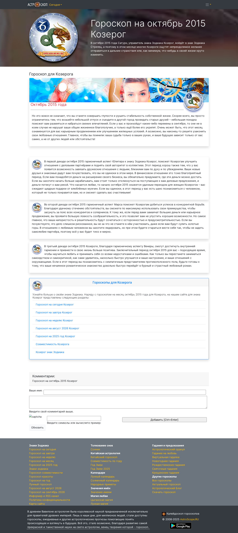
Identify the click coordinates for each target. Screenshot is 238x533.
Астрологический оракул (168, 449)
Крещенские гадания (165, 472)
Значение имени (101, 492)
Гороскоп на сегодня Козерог (55, 304)
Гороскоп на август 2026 (45, 488)
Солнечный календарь (105, 480)
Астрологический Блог (167, 488)
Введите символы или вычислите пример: (74, 422)
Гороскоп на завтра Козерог (54, 312)
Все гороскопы (161, 480)
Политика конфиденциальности (49, 499)
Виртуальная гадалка (165, 457)
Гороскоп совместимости (46, 472)
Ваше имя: (35, 390)
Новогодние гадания (165, 461)
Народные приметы (103, 484)
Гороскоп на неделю (42, 457)
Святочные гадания (164, 468)
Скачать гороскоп (164, 492)
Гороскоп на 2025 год (43, 464)
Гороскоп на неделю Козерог (54, 320)
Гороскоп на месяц (41, 461)
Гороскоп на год (39, 480)
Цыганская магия (102, 499)
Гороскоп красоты (41, 476)
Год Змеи (97, 464)
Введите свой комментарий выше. (51, 411)
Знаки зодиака (38, 468)
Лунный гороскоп (40, 484)
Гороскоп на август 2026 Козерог (57, 328)
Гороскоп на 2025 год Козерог (55, 336)
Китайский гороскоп (104, 457)
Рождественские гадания (168, 464)
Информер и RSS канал (44, 496)
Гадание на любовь (164, 453)
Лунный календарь (103, 476)
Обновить (37, 427)
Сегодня (54, 4)
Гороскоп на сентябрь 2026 (47, 492)
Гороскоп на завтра (42, 453)
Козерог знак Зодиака (50, 352)
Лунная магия (99, 503)
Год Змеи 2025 (100, 468)
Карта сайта (37, 503)
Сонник (95, 449)
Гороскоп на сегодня (42, 449)
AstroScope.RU (189, 519)
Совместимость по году (106, 461)
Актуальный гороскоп (166, 484)
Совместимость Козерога (52, 344)
